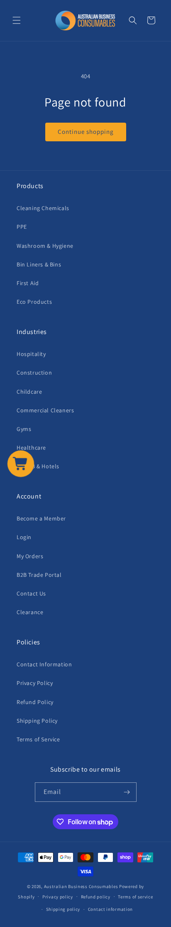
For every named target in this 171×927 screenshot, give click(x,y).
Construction (34, 372)
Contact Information (44, 664)
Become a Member (41, 518)
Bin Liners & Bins (39, 264)
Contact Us (31, 593)
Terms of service (135, 897)
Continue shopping (86, 132)
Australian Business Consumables (81, 886)
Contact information (110, 909)
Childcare (29, 391)
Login (24, 537)
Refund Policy (35, 702)
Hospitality (31, 354)
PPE (22, 226)
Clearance (30, 612)
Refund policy (95, 897)
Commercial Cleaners (45, 410)
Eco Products (34, 301)
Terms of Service (38, 739)
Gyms (24, 429)
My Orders (30, 556)
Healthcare (31, 447)
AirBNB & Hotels (38, 466)
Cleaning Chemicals (43, 208)
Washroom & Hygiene (45, 245)
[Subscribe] (127, 792)
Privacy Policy (35, 683)
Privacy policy (57, 897)
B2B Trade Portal (39, 574)
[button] (16, 20)
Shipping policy (63, 909)
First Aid (28, 283)
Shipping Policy (37, 720)
